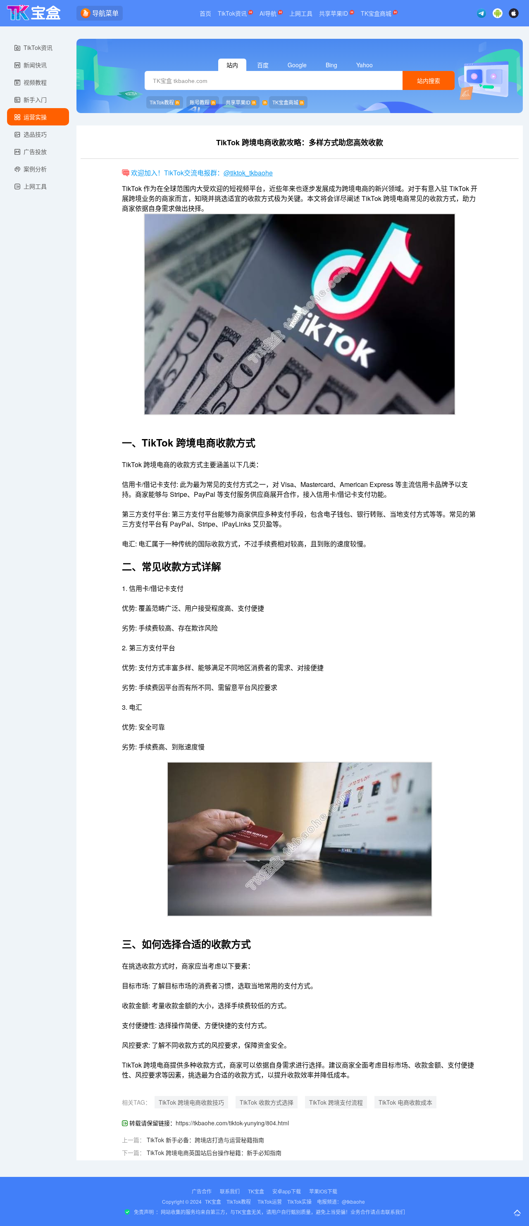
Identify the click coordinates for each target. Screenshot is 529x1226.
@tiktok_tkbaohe (248, 172)
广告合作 (202, 1191)
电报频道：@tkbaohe (341, 1201)
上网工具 (300, 13)
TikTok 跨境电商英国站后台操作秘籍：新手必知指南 (214, 1152)
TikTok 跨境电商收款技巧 (191, 1102)
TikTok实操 (299, 1201)
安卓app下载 (286, 1191)
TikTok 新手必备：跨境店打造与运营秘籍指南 (205, 1140)
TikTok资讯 (233, 13)
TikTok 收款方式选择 (266, 1102)
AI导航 (269, 13)
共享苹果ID (334, 13)
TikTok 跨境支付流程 (336, 1102)
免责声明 (144, 1211)
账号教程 (200, 102)
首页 (205, 13)
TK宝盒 (256, 1191)
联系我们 (230, 1191)
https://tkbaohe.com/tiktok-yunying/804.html (232, 1123)
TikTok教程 (162, 102)
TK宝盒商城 (377, 13)
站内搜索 (428, 81)
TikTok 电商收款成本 (405, 1102)
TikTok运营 (269, 1201)
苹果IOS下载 (323, 1191)
